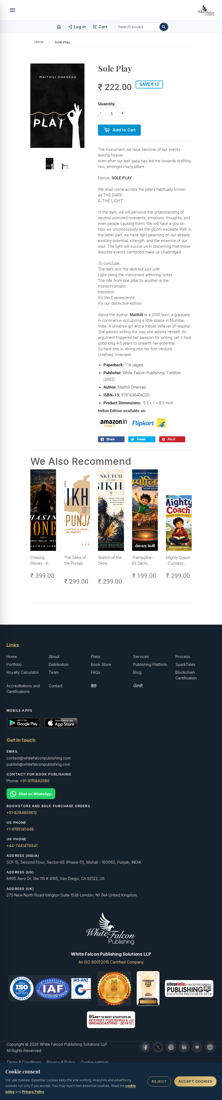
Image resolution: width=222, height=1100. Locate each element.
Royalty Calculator (22, 672)
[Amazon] (210, 1047)
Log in (77, 27)
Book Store (101, 664)
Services (141, 656)
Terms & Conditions (23, 1062)
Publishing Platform (150, 664)
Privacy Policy (33, 1092)
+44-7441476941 (21, 845)
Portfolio (14, 664)
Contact (56, 685)
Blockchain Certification (186, 675)
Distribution (58, 664)
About (54, 656)
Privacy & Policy (61, 1062)
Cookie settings (95, 1062)
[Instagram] (171, 1047)
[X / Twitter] (158, 1047)
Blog (137, 672)
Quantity (106, 103)
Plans (95, 656)
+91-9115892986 (35, 780)
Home (39, 42)
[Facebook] (145, 1047)
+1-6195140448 (20, 829)
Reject (159, 1081)
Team (54, 672)
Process (182, 656)
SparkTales (185, 664)
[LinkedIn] (184, 1047)
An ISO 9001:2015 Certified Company (111, 962)
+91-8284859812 (21, 812)
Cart (99, 27)
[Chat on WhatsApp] (111, 793)
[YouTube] (197, 1047)
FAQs (95, 672)
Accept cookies (195, 1081)
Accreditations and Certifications (23, 688)
